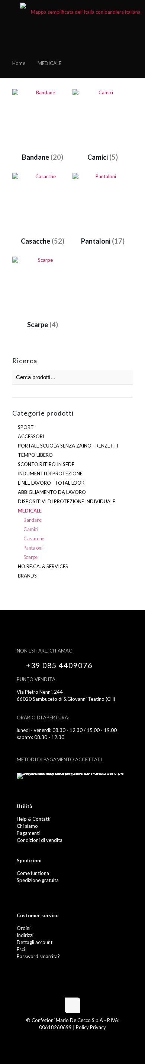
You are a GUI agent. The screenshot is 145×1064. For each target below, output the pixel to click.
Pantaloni (32, 548)
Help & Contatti (34, 819)
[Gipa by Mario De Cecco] (82, 11)
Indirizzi (25, 935)
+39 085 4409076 (59, 665)
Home (18, 63)
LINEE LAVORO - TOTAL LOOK (51, 483)
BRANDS (27, 576)
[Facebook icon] (68, 1037)
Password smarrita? (38, 956)
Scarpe (30, 557)
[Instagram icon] (76, 1037)
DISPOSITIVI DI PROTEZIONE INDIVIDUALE (66, 501)
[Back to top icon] (72, 1005)
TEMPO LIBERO (35, 455)
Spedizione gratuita (38, 880)
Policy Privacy (91, 1027)
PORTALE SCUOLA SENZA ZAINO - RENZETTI (68, 446)
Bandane (32, 520)
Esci (21, 949)
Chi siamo (27, 826)
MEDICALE (30, 511)
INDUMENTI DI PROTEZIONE (50, 473)
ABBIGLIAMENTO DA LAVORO (52, 492)
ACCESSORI (31, 436)
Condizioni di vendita (39, 840)
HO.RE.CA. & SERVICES (43, 566)
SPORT (26, 427)
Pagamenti (28, 833)
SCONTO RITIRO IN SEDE (46, 464)
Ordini (23, 928)
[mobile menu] (10, 11)
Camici (30, 529)
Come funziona (33, 873)
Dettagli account (34, 942)
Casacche (33, 538)
